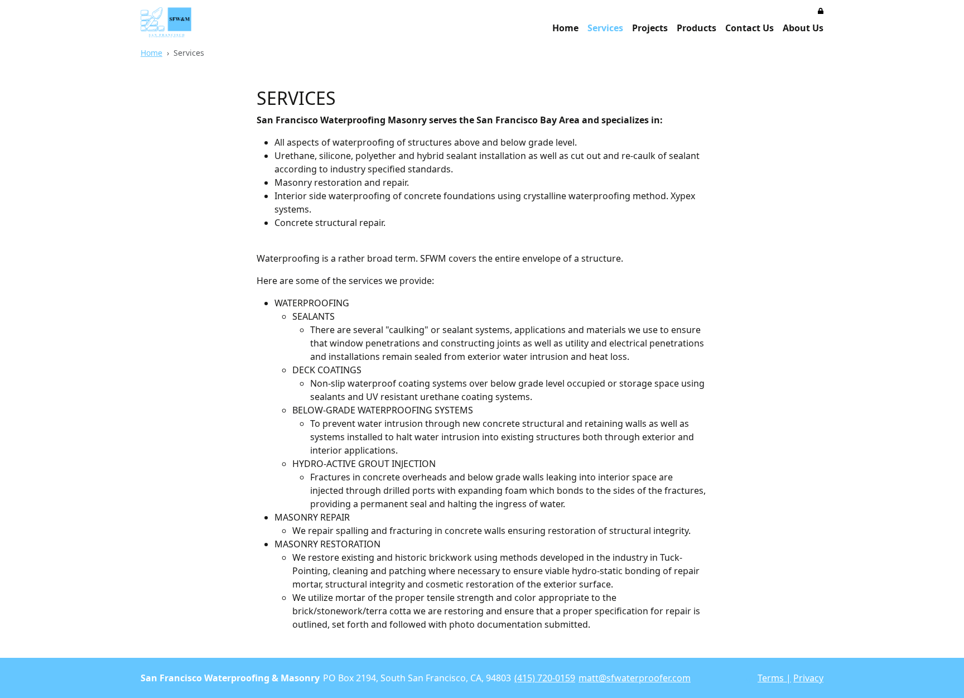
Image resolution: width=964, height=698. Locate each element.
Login (748, 679)
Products (696, 28)
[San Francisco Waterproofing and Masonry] (166, 22)
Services (605, 28)
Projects (650, 28)
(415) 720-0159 (544, 678)
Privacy (808, 678)
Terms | (774, 678)
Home (565, 28)
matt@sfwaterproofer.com (635, 678)
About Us (803, 28)
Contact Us (749, 28)
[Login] (820, 10)
